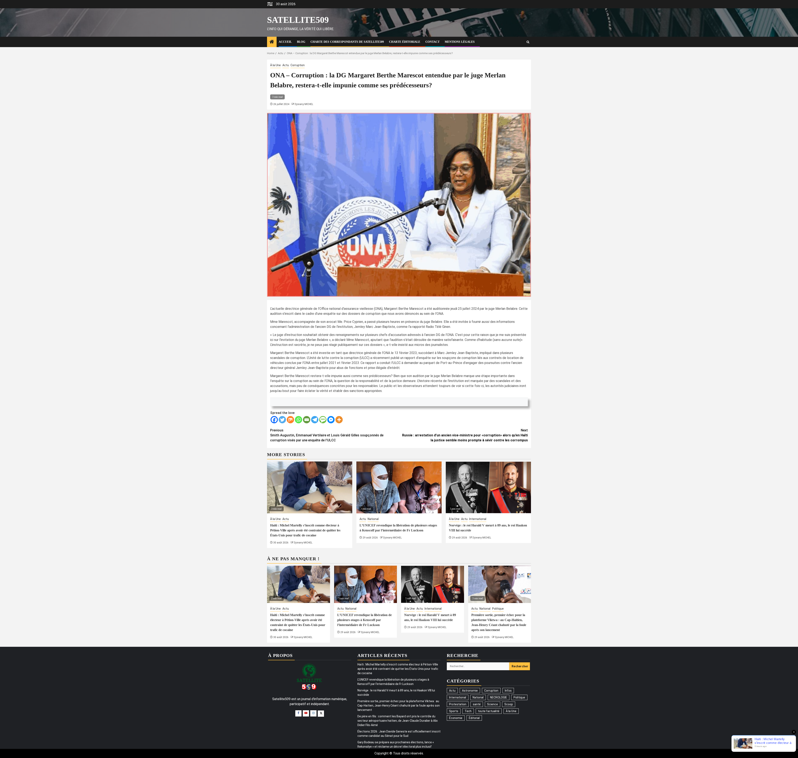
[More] (339, 419)
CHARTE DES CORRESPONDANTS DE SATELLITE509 (347, 41)
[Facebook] (274, 419)
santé (477, 704)
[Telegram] (314, 419)
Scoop (508, 704)
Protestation (457, 704)
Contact (432, 41)
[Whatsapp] (298, 419)
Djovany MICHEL (304, 104)
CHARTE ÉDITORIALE (404, 41)
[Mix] (290, 419)
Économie (455, 718)
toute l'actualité (488, 711)
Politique (498, 608)
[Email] (306, 419)
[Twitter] (282, 419)
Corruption (298, 65)
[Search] (528, 42)
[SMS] (322, 419)
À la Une (275, 65)
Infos (508, 690)
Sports (453, 711)
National (373, 519)
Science (492, 704)
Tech (468, 711)
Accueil (285, 41)
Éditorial (474, 718)
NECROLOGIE (498, 697)
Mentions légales (460, 41)
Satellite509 (298, 20)
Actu (285, 65)
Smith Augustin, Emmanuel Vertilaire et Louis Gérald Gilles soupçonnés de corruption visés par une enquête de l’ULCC (326, 435)
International (477, 519)
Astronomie (470, 690)
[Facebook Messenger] (331, 419)
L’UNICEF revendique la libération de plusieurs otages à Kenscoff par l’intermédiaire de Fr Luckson (364, 620)
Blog (301, 41)
